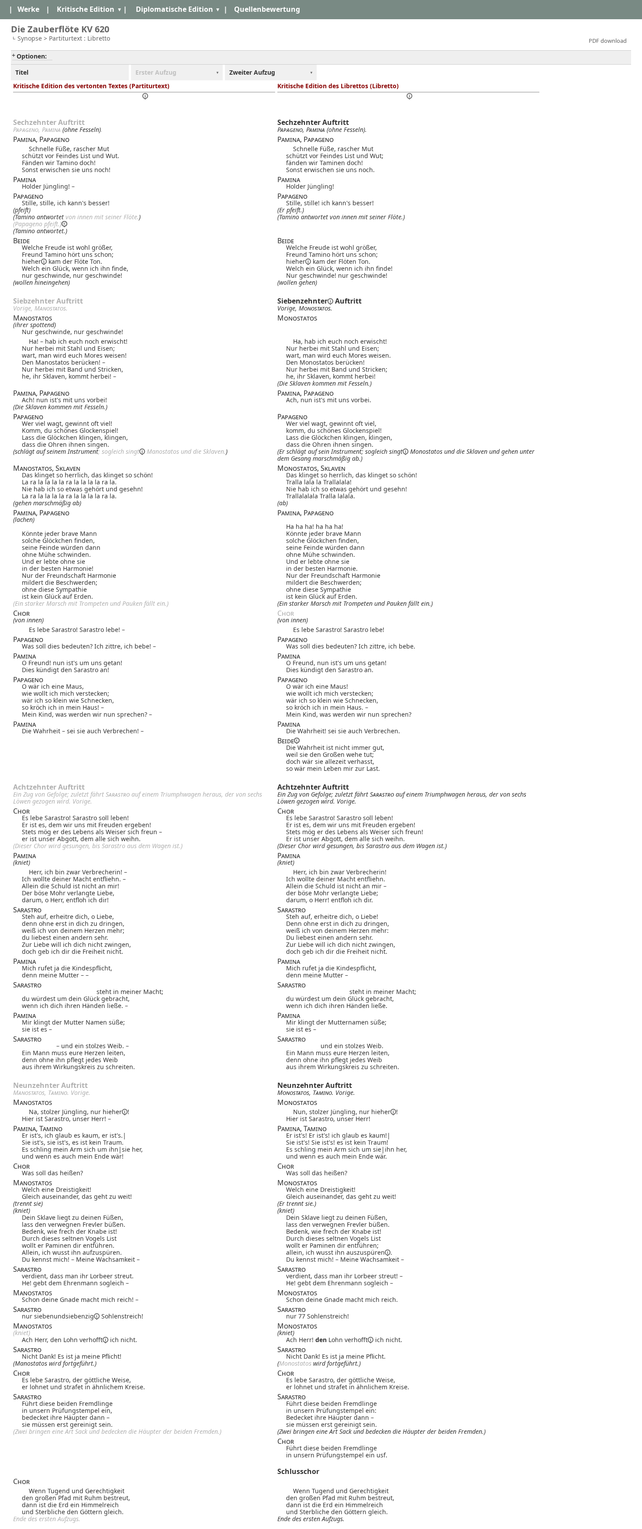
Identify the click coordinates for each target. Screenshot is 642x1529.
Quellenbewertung (267, 9)
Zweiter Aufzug (252, 72)
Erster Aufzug (155, 72)
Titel (21, 72)
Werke (28, 9)
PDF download (608, 41)
